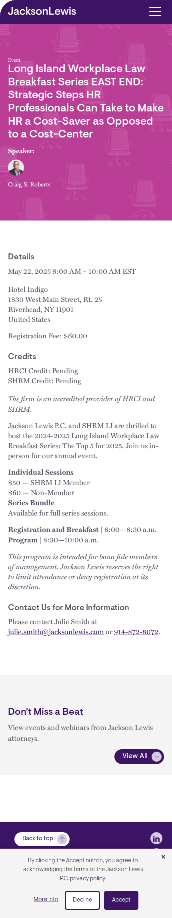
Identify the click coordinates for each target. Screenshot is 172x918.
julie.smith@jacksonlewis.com (56, 631)
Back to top (37, 839)
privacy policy (87, 879)
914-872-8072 (136, 631)
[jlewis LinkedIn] (156, 838)
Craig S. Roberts (29, 184)
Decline (82, 900)
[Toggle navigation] (155, 11)
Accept (121, 900)
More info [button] (46, 900)
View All (135, 756)
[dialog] (86, 883)
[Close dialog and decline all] (163, 857)
